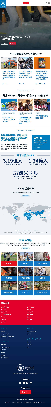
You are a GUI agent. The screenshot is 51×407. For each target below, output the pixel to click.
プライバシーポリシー (17, 402)
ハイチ (29, 309)
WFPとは (4, 328)
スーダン (3, 319)
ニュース (29, 342)
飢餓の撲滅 (3, 344)
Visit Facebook (24, 383)
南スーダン (30, 319)
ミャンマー (30, 314)
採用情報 (29, 334)
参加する (30, 328)
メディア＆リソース (34, 339)
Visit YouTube (31, 383)
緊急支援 (3, 352)
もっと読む (5, 43)
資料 (28, 347)
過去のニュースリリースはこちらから (25, 90)
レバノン (29, 317)
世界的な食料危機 (5, 347)
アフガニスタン (5, 307)
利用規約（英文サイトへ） (39, 402)
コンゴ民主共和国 (6, 314)
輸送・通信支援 (4, 358)
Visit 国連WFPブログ (27, 383)
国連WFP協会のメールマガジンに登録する (25, 130)
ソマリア (3, 322)
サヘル (3, 317)
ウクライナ (4, 312)
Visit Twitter (20, 383)
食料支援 (3, 355)
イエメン (3, 309)
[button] (49, 212)
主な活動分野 (25, 248)
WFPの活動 (5, 341)
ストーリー (29, 344)
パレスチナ (30, 312)
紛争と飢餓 (3, 350)
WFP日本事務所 (5, 334)
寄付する (26, 3)
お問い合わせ (27, 402)
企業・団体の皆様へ (32, 331)
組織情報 (3, 331)
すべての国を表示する (25, 195)
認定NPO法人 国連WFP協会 (7, 336)
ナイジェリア (30, 307)
